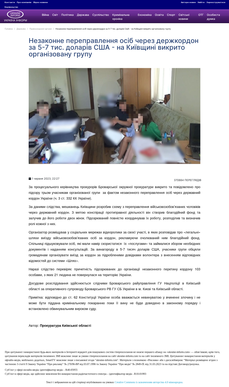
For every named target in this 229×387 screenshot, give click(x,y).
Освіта (159, 14)
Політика (67, 14)
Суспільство (100, 14)
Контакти (10, 2)
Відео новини (40, 2)
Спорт (171, 14)
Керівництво (11, 7)
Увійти (201, 2)
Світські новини (184, 16)
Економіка (145, 14)
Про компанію (24, 2)
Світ (55, 14)
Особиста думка (213, 16)
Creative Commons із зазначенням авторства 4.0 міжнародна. (149, 382)
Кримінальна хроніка (120, 16)
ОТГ (201, 14)
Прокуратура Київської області (65, 325)
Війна (45, 14)
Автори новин (188, 2)
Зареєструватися (216, 2)
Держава (83, 14)
